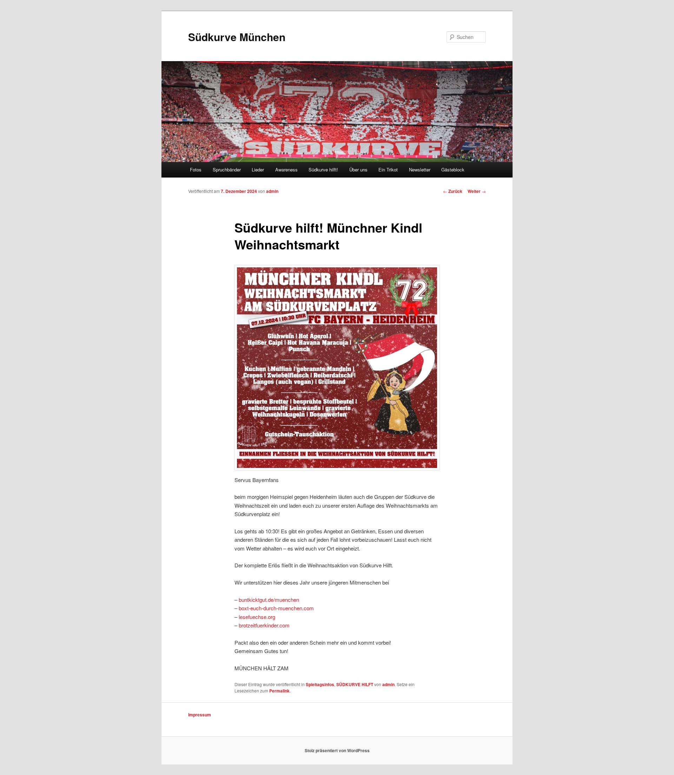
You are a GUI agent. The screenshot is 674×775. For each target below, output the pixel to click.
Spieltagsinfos (320, 684)
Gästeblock (452, 169)
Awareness (286, 169)
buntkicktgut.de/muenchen (269, 599)
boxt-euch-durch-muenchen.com (276, 608)
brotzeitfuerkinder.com (264, 625)
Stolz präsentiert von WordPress (337, 750)
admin (272, 191)
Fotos (195, 169)
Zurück (452, 191)
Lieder (258, 169)
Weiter (477, 191)
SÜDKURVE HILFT (354, 684)
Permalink (279, 691)
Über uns (358, 169)
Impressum (199, 714)
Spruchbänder (227, 169)
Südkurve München (236, 36)
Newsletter (419, 169)
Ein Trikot (388, 169)
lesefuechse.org (257, 616)
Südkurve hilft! (323, 169)
